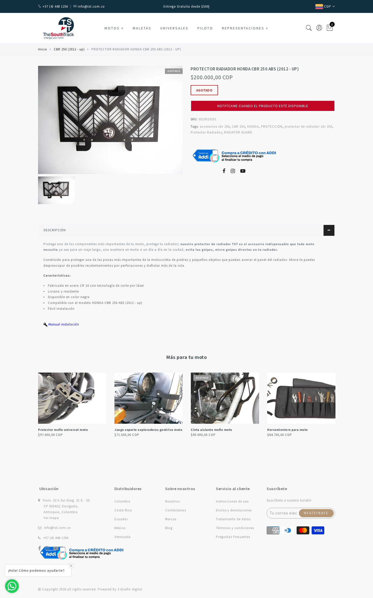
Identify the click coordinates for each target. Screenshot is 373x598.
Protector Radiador (206, 132)
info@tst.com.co (57, 528)
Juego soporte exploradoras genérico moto (72, 430)
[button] (263, 98)
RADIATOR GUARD (238, 132)
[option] (110, 120)
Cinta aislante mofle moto (135, 430)
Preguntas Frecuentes (233, 537)
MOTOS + (114, 28)
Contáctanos (175, 510)
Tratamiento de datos (233, 519)
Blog (169, 528)
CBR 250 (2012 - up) (69, 49)
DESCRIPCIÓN (55, 230)
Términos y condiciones (235, 528)
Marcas (170, 519)
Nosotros (172, 501)
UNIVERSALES (174, 28)
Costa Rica (123, 510)
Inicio (42, 49)
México (120, 528)
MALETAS (142, 28)
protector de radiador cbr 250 (308, 126)
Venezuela (122, 537)
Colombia (122, 501)
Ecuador (121, 519)
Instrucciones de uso (232, 501)
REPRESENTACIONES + (245, 28)
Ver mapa (51, 518)
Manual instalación (63, 324)
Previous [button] (34, 411)
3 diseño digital (129, 589)
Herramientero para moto (211, 430)
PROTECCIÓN (271, 126)
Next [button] (332, 411)
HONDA (253, 126)
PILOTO (205, 28)
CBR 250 (238, 126)
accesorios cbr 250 (215, 126)
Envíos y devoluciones (234, 510)
